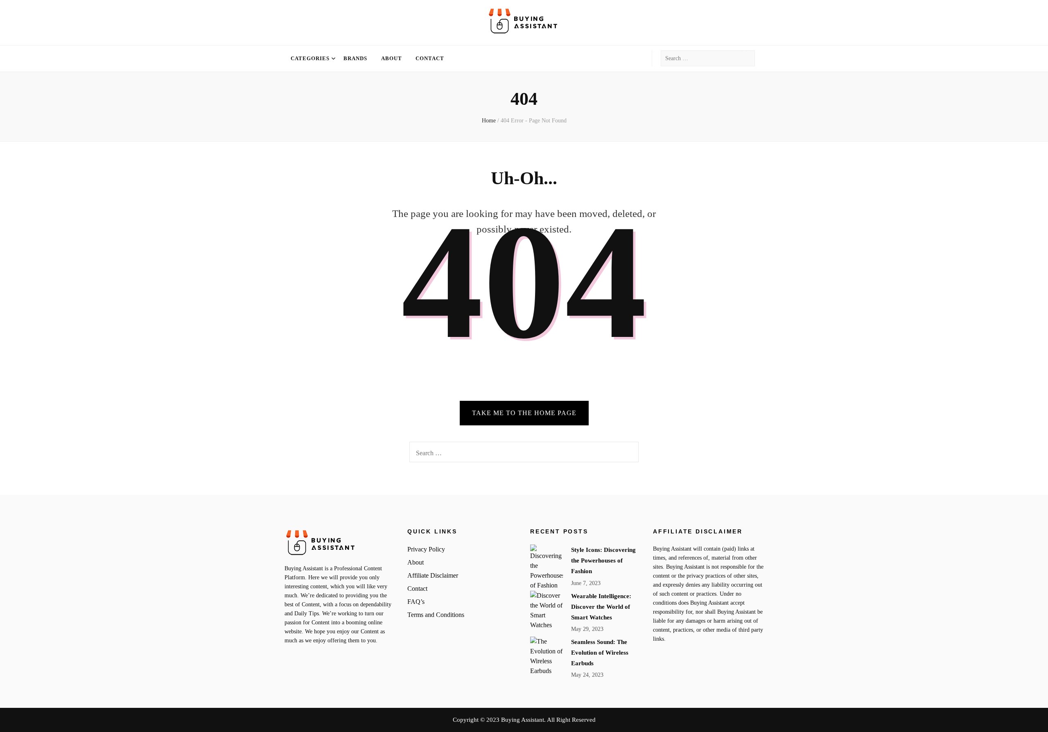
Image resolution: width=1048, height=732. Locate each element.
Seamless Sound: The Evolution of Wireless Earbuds (599, 652)
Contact (430, 58)
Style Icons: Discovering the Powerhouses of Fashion (603, 560)
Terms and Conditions (435, 614)
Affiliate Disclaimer (432, 575)
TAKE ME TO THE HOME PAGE (524, 412)
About (391, 58)
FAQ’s (416, 601)
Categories (310, 58)
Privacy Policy (426, 549)
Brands (355, 58)
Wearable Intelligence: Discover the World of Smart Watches (601, 607)
